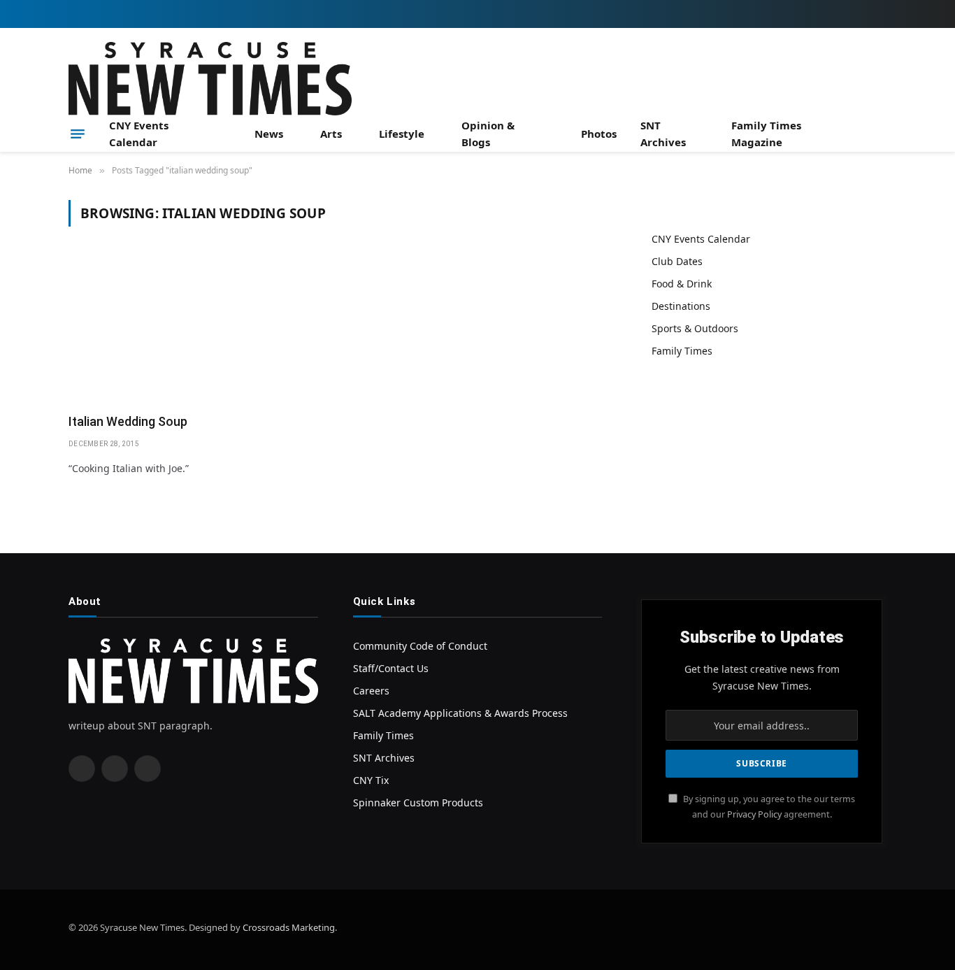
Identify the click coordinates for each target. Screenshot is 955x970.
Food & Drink (682, 283)
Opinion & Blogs (488, 133)
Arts (331, 134)
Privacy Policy (754, 814)
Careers (371, 690)
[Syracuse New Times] (210, 78)
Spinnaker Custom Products (418, 802)
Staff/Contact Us (391, 668)
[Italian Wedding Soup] (200, 328)
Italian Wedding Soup (128, 421)
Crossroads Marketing (289, 927)
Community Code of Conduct (420, 645)
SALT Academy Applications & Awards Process (460, 713)
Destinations (681, 306)
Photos (599, 134)
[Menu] (78, 133)
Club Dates (677, 261)
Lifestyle (401, 134)
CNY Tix (371, 780)
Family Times (682, 350)
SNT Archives (663, 133)
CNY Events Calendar (138, 133)
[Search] (880, 134)
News (268, 134)
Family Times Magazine (766, 133)
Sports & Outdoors (695, 328)
